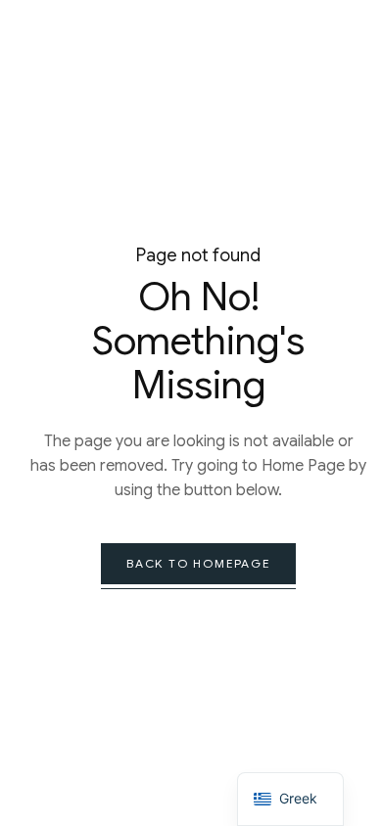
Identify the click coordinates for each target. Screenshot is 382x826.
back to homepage (198, 563)
